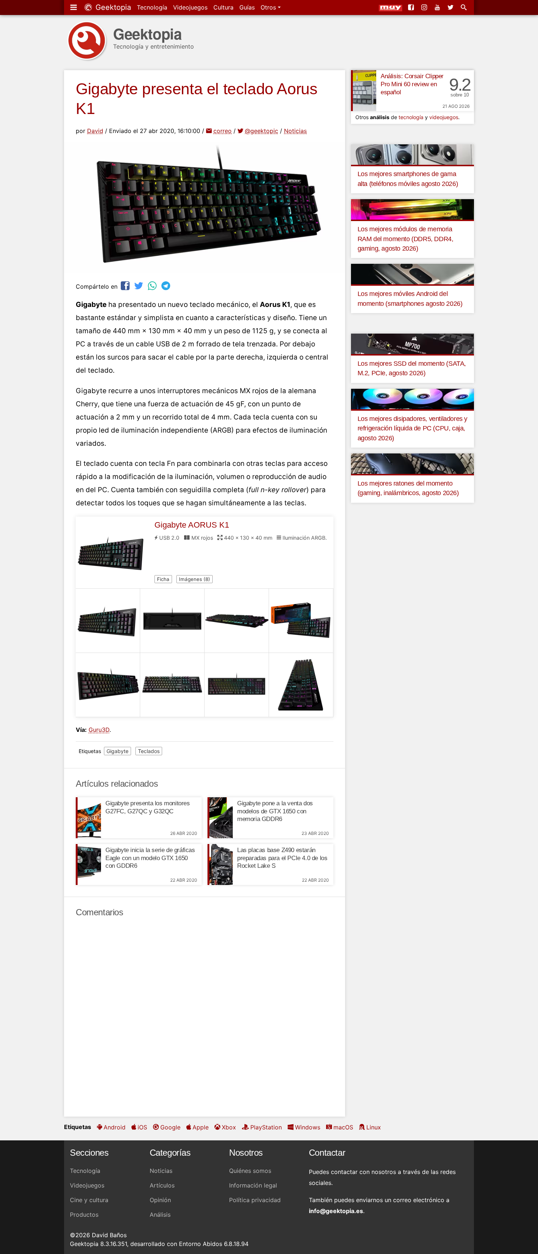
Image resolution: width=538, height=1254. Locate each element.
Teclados (149, 751)
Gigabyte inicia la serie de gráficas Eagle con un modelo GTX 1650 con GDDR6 (150, 858)
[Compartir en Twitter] (139, 285)
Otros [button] (269, 7)
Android (115, 1127)
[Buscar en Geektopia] (464, 7)
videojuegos (443, 117)
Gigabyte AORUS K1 (191, 524)
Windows (307, 1127)
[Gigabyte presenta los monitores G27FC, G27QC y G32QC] (88, 817)
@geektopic (261, 130)
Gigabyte (117, 751)
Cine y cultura (89, 1200)
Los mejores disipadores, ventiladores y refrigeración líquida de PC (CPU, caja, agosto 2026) (412, 428)
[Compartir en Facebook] (126, 285)
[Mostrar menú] (74, 7)
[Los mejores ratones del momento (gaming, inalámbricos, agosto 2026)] (412, 463)
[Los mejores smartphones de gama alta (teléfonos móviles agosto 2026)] (412, 153)
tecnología (411, 117)
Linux (373, 1127)
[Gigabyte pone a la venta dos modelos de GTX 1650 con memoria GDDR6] (220, 817)
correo (222, 130)
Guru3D (99, 729)
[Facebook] (411, 7)
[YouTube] (438, 7)
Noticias (295, 130)
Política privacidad (255, 1200)
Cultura (223, 7)
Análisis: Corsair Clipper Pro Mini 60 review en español (412, 84)
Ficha (163, 579)
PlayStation (266, 1127)
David (95, 130)
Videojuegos (190, 7)
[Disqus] (204, 1017)
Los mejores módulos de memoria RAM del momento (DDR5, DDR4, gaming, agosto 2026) (405, 238)
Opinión (160, 1200)
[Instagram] (424, 7)
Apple (201, 1127)
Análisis (160, 1214)
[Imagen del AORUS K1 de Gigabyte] (108, 621)
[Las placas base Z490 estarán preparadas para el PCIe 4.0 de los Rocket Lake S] (220, 864)
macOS (343, 1127)
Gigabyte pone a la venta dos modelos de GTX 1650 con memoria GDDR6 (275, 811)
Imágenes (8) (194, 579)
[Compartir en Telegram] (166, 285)
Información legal (253, 1185)
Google (170, 1127)
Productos (84, 1214)
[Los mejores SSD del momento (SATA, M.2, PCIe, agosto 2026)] (412, 343)
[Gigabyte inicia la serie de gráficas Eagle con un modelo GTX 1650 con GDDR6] (88, 864)
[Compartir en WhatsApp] (153, 285)
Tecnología (152, 7)
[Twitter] (451, 7)
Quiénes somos (250, 1170)
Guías (247, 7)
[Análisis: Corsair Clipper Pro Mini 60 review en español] (363, 90)
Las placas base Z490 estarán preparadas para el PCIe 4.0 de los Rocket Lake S (282, 858)
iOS (142, 1127)
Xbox (229, 1127)
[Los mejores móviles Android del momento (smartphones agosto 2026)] (412, 273)
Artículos (162, 1185)
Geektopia (112, 7)
